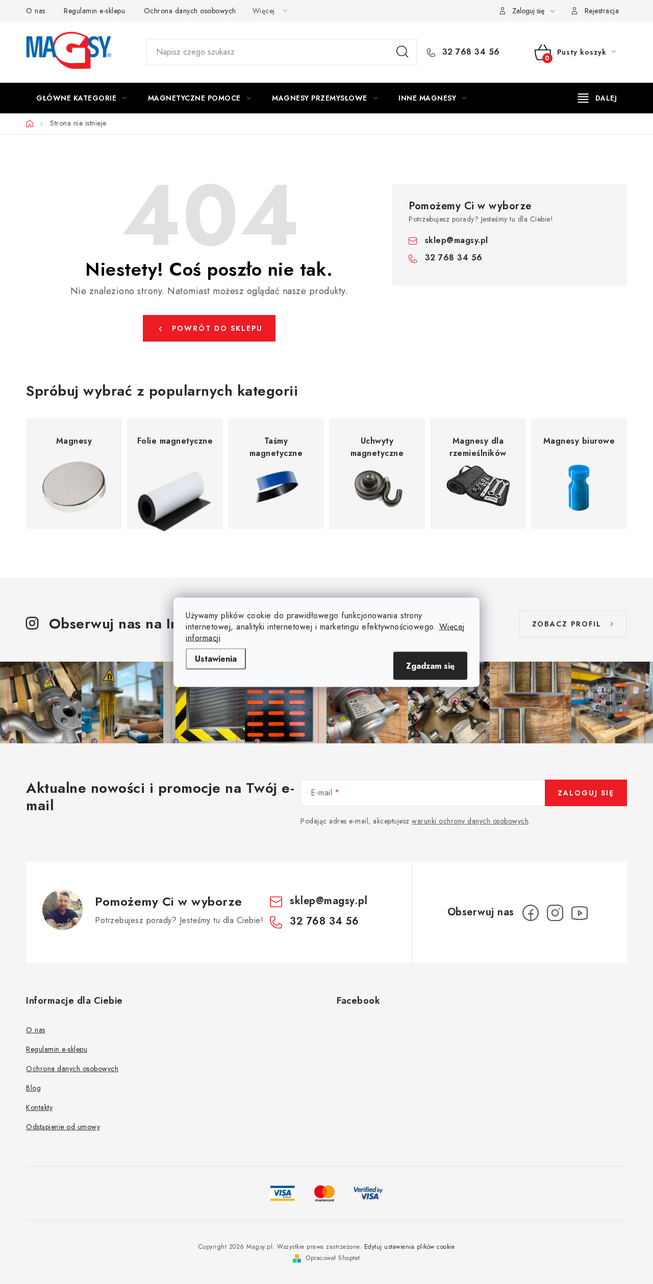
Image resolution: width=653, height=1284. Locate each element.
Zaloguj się (586, 793)
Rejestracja (602, 11)
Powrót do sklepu (217, 328)
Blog (33, 1088)
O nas (35, 11)
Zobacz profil (566, 624)
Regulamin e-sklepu (94, 11)
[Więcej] (597, 98)
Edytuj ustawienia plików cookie (409, 1246)
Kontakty (39, 1107)
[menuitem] (81, 98)
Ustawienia (216, 658)
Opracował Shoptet (333, 1258)
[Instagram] (555, 913)
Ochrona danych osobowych (190, 11)
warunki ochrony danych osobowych (470, 821)
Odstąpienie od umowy (63, 1127)
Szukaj (402, 52)
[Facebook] (530, 913)
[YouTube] (579, 913)
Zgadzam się (430, 665)
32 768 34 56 (469, 52)
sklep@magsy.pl (456, 240)
